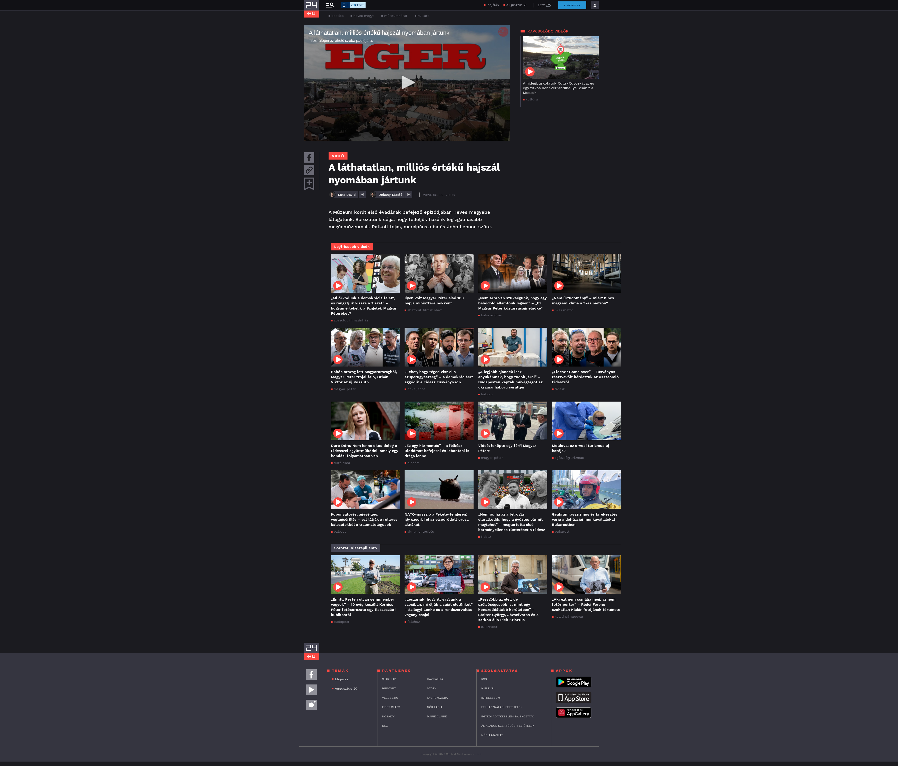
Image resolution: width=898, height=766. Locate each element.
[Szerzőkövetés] (362, 194)
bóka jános (416, 389)
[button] (407, 82)
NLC (385, 725)
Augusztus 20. (517, 5)
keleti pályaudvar (569, 616)
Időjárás (493, 5)
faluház (413, 621)
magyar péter (345, 389)
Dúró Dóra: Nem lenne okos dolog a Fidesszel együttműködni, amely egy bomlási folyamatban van (364, 450)
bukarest (562, 531)
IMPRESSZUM (490, 697)
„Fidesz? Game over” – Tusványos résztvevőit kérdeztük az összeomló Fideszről (585, 377)
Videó (338, 156)
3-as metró (564, 310)
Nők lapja (434, 707)
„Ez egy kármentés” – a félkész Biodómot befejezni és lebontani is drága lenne (437, 450)
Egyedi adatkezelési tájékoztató (507, 716)
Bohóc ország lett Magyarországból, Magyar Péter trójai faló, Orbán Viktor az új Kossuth (364, 377)
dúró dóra (342, 463)
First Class (391, 707)
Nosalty (388, 716)
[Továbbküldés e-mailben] (309, 170)
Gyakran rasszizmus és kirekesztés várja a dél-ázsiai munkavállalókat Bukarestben (584, 519)
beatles (337, 16)
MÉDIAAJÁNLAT (492, 735)
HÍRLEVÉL (488, 688)
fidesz (560, 389)
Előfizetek (572, 5)
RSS (484, 679)
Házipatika (435, 679)
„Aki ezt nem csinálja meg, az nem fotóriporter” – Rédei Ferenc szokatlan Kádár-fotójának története (586, 604)
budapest (341, 621)
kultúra (423, 16)
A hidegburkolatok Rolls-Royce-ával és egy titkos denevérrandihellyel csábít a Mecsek (558, 88)
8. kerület (489, 627)
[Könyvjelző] (309, 184)
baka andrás (491, 315)
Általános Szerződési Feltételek (507, 725)
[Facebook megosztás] (309, 157)
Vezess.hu (390, 697)
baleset (340, 531)
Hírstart (389, 688)
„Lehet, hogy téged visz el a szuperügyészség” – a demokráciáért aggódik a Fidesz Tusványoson (439, 377)
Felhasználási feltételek (501, 707)
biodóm (413, 463)
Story (431, 688)
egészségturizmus (569, 458)
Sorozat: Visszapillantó (355, 548)
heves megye (363, 16)
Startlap (389, 679)
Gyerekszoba (437, 697)
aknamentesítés (420, 531)
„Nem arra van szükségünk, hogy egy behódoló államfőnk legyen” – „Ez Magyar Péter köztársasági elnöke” (512, 303)
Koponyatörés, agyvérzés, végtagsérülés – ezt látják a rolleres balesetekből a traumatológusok (364, 519)
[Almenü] (330, 5)
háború (487, 394)
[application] (407, 83)
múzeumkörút (395, 16)
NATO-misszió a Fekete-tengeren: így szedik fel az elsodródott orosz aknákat (437, 519)
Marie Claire (437, 716)
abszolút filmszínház (351, 320)
